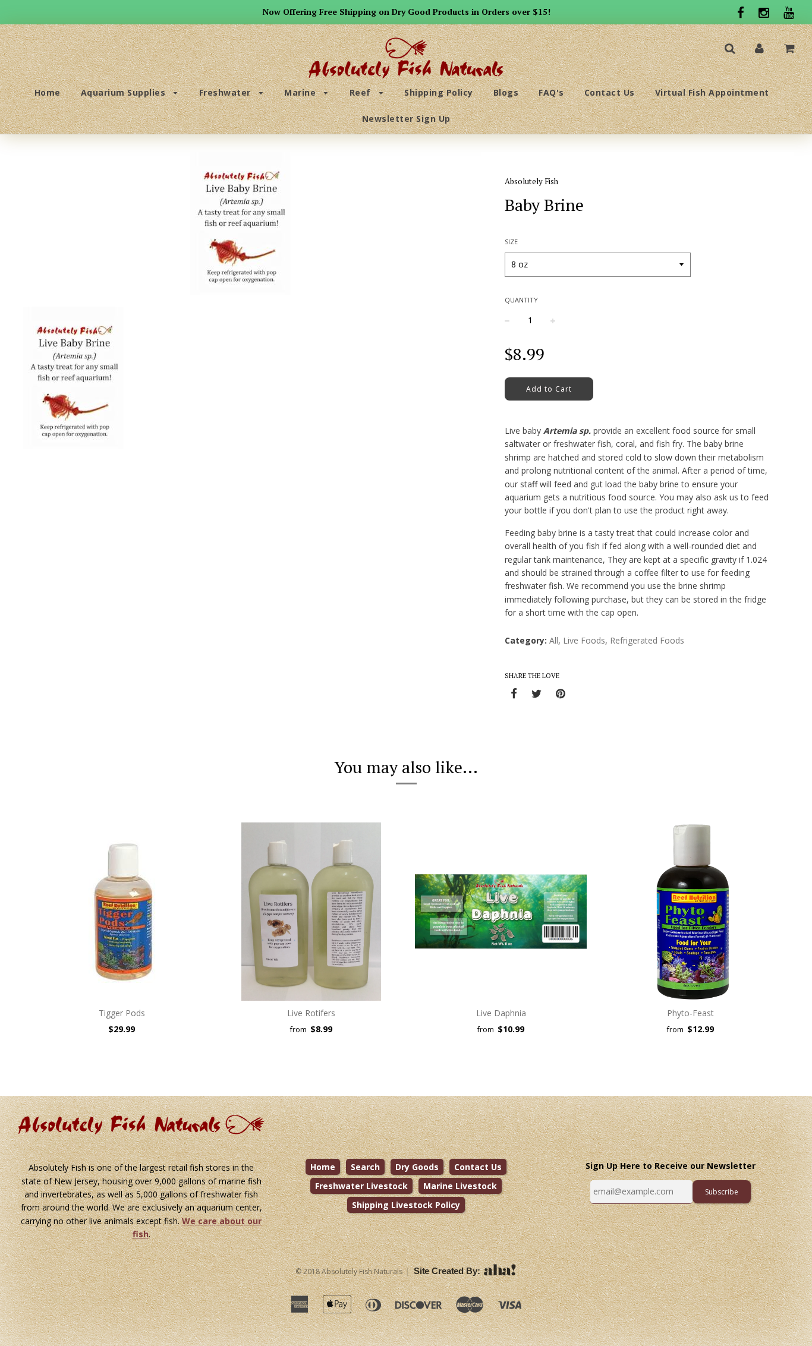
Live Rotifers (311, 1013)
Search (365, 1166)
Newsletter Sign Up (406, 118)
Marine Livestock (460, 1185)
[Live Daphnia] (501, 911)
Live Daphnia (501, 1013)
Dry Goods (417, 1166)
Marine (301, 92)
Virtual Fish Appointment (712, 92)
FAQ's (551, 92)
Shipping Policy (438, 92)
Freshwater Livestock (361, 1185)
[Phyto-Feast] (690, 911)
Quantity (521, 299)
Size (511, 241)
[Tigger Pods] (121, 911)
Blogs (506, 92)
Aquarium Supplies (124, 92)
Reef (362, 92)
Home (47, 92)
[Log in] (759, 47)
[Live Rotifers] (311, 911)
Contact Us (609, 92)
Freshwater (226, 92)
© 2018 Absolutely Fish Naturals (348, 1271)
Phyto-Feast (690, 1013)
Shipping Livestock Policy (406, 1205)
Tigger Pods (122, 1013)
